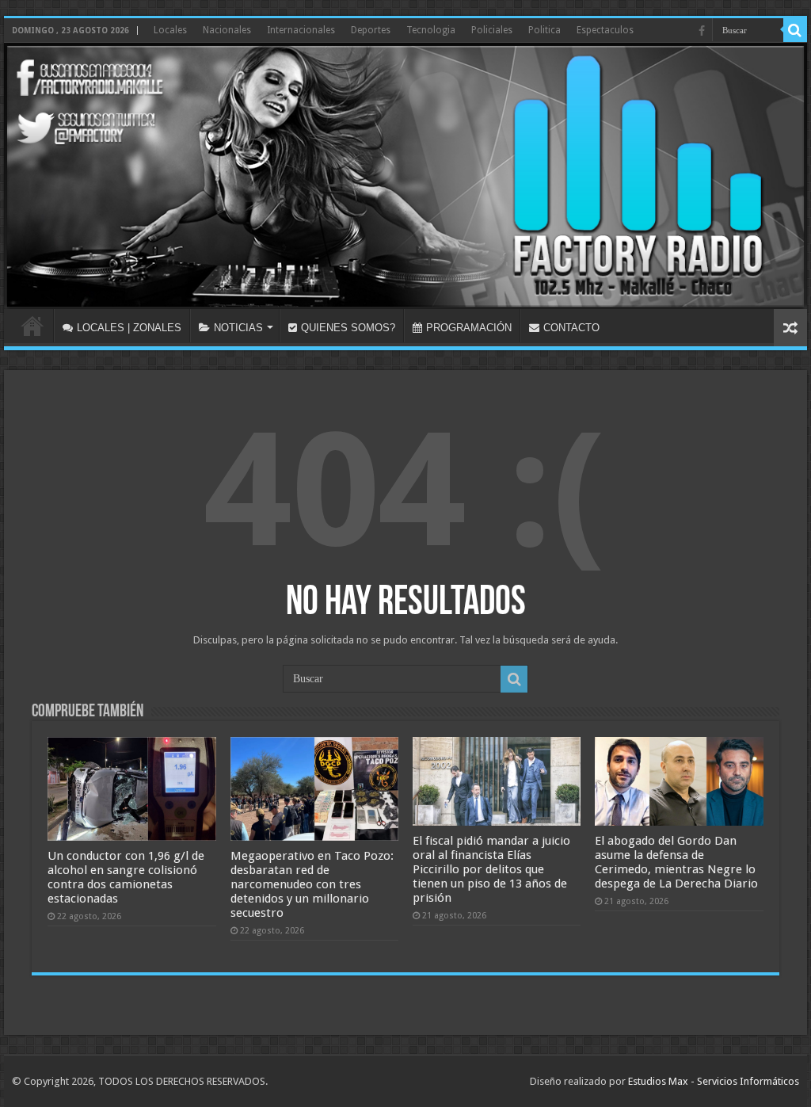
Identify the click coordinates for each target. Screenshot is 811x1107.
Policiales (491, 30)
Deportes (370, 30)
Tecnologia (430, 30)
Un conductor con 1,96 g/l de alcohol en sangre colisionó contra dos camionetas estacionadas (126, 877)
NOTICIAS (238, 328)
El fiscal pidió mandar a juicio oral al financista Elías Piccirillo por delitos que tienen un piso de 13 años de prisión (491, 869)
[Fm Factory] (405, 176)
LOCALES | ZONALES (129, 328)
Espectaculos (605, 30)
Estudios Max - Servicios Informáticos (713, 1081)
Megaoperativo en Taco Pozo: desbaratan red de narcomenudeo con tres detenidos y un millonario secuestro (312, 884)
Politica (544, 30)
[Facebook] (701, 30)
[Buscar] (795, 30)
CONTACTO (571, 328)
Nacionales (227, 30)
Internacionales (301, 30)
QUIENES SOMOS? (348, 328)
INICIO (32, 325)
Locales (170, 30)
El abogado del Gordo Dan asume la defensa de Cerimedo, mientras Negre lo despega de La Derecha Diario (676, 862)
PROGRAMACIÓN (469, 328)
